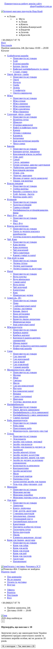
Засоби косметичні (22, 471)
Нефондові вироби (22, 348)
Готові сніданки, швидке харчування (31, 165)
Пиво (15, 303)
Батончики (18, 138)
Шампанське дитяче (23, 295)
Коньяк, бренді (20, 311)
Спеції (16, 159)
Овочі (16, 79)
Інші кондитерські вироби (26, 141)
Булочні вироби (21, 63)
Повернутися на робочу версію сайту (23, 3)
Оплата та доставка (16, 582)
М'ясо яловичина (21, 106)
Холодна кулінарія (22, 204)
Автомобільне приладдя (25, 521)
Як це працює (14, 579)
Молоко (17, 375)
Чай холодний (20, 287)
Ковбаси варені (20, 332)
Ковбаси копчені (21, 335)
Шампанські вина (22, 322)
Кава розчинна (20, 247)
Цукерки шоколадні (23, 125)
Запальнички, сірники (24, 516)
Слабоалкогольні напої (24, 306)
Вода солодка (19, 276)
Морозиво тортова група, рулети (29, 497)
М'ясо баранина (21, 111)
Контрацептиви (21, 468)
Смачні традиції (21, 417)
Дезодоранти (19, 439)
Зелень (16, 87)
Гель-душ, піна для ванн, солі (27, 484)
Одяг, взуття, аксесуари (24, 511)
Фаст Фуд (18, 223)
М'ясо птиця (19, 101)
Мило (16, 473)
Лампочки (18, 505)
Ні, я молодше (8, 646)
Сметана (17, 380)
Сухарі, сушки (20, 71)
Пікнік (16, 535)
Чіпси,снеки (19, 143)
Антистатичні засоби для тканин (29, 481)
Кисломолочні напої (23, 391)
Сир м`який (19, 362)
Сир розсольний (21, 359)
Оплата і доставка (16, 566)
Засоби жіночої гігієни (24, 452)
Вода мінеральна (21, 279)
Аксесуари (18, 558)
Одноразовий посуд (23, 519)
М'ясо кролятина (21, 109)
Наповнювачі (19, 561)
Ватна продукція (21, 532)
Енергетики (19, 290)
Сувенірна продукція (23, 513)
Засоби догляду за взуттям (26, 455)
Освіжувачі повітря (22, 476)
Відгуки (11, 584)
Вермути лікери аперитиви (26, 319)
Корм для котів (20, 548)
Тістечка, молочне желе (25, 401)
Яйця (15, 377)
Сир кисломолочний (23, 385)
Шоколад (17, 122)
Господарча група (22, 529)
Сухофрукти (19, 90)
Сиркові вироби (21, 367)
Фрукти (17, 82)
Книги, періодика (22, 508)
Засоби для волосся (22, 444)
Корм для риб (19, 553)
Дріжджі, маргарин (22, 175)
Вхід (3, 42)
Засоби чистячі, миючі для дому (29, 457)
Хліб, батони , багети (23, 194)
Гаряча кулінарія (21, 207)
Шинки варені (20, 343)
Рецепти (5, 571)
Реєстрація (6, 45)
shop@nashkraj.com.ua (41, 6)
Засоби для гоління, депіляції (27, 441)
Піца (15, 220)
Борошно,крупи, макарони (26, 151)
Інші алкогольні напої (24, 324)
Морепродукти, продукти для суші (30, 431)
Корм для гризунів (22, 556)
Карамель (18, 135)
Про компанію (14, 577)
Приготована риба (22, 428)
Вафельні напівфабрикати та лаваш (30, 69)
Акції (13, 571)
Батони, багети (20, 66)
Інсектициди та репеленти (26, 465)
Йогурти (17, 388)
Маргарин (18, 399)
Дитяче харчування (22, 266)
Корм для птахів (21, 550)
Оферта (11, 590)
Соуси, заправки (21, 162)
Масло (16, 383)
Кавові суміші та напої (24, 255)
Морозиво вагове (21, 492)
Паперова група (21, 479)
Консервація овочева (23, 170)
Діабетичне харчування (25, 167)
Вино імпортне (20, 316)
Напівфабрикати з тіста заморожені (30, 412)
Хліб (15, 61)
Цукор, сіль (18, 173)
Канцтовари (19, 524)
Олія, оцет (18, 157)
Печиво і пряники (22, 133)
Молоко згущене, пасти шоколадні (30, 178)
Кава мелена (19, 244)
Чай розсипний (20, 250)
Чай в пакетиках (21, 252)
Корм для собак (20, 545)
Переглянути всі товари (25, 58)
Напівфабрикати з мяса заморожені (30, 415)
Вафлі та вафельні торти (25, 127)
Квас (15, 292)
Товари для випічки (23, 181)
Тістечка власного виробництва (29, 236)
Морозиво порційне (23, 495)
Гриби (16, 85)
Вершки (17, 393)
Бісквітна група (21, 119)
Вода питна (19, 284)
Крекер (16, 130)
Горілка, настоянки (22, 308)
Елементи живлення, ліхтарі (27, 537)
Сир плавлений (21, 364)
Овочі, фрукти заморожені (26, 409)
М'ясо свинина (20, 103)
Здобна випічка (20, 188)
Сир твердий (19, 356)
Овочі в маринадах (22, 93)
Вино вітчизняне (21, 314)
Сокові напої (19, 282)
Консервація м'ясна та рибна (27, 154)
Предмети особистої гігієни (27, 527)
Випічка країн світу (23, 196)
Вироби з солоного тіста (25, 191)
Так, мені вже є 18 (26, 646)
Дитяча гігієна (20, 263)
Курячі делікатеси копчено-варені (30, 346)
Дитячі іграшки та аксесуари (27, 268)
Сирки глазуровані (22, 396)
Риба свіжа (18, 425)
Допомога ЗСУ (33, 566)
